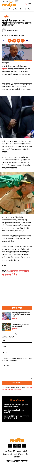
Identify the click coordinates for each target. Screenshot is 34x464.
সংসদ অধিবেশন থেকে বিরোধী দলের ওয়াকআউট (20, 325)
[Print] (10, 41)
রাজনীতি (15, 329)
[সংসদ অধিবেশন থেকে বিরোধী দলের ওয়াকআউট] (6, 327)
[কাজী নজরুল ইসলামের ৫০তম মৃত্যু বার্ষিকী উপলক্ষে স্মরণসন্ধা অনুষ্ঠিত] (6, 316)
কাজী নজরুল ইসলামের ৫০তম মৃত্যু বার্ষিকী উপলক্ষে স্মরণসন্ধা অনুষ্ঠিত (21, 314)
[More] (27, 41)
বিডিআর (4, 69)
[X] (23, 41)
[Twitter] (24, 446)
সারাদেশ (15, 318)
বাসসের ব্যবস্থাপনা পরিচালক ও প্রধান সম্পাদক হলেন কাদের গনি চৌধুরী (16, 417)
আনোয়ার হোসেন (12, 30)
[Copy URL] (14, 41)
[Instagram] (19, 446)
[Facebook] (18, 41)
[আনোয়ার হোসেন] (4, 30)
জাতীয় (6, 17)
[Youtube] (15, 446)
